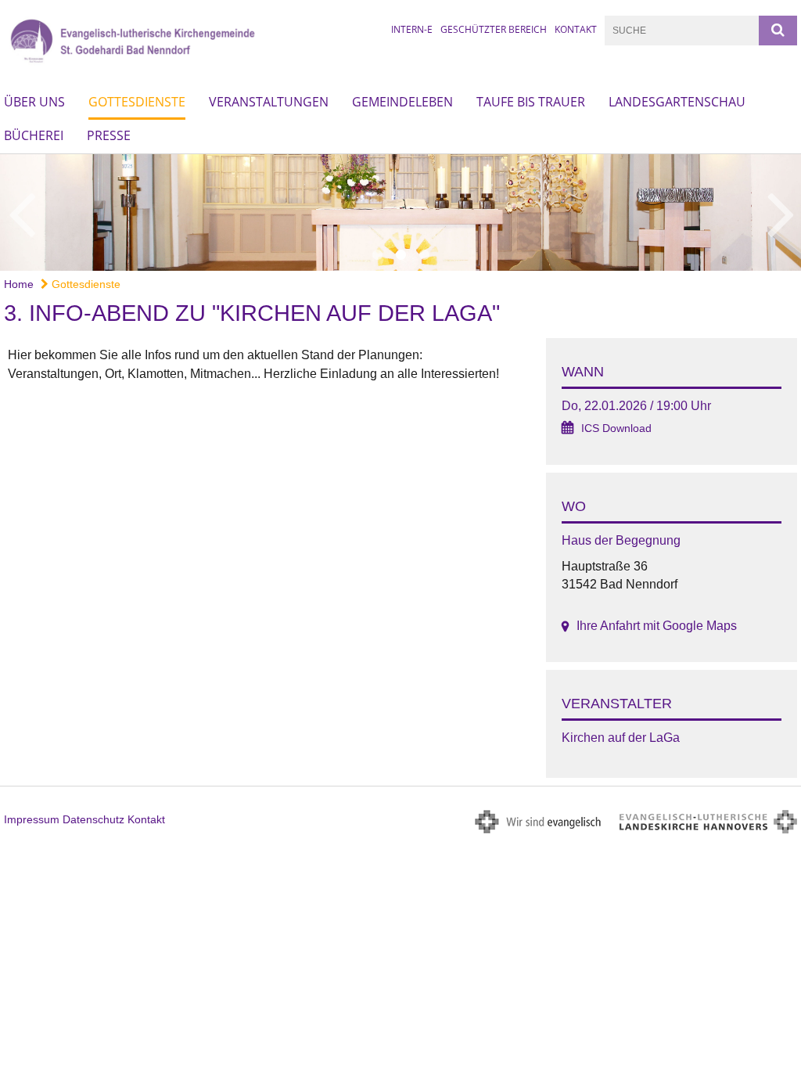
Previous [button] (21, 212)
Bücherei (33, 135)
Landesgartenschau (677, 101)
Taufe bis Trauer (530, 101)
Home (19, 284)
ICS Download (616, 428)
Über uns (34, 101)
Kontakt (576, 29)
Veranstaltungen (269, 101)
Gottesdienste (136, 101)
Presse (109, 135)
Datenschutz (93, 819)
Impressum (31, 819)
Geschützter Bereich (493, 29)
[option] (400, 212)
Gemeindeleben (402, 101)
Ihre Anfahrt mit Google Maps (657, 625)
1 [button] (377, 255)
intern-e (412, 29)
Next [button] (781, 212)
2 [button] (400, 255)
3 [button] (424, 255)
